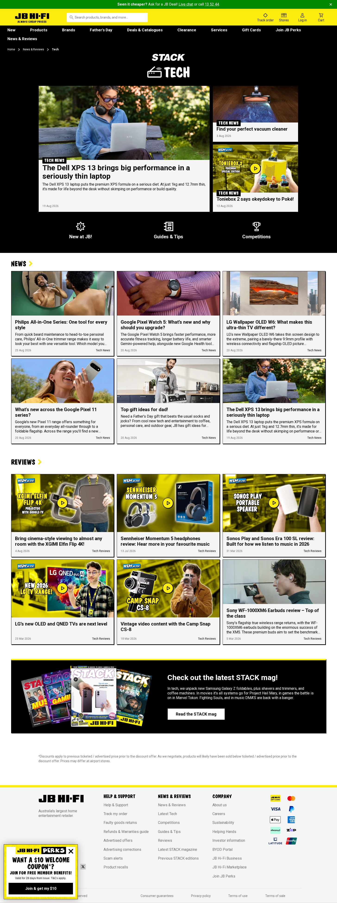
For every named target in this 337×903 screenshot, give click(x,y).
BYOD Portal (222, 849)
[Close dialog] (71, 851)
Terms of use (238, 896)
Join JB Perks (288, 30)
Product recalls (116, 867)
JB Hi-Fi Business (227, 858)
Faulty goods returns (120, 822)
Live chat (186, 4)
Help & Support (116, 805)
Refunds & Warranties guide (126, 831)
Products (38, 30)
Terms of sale (275, 896)
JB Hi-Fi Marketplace (229, 867)
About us (219, 805)
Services (219, 30)
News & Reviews (22, 38)
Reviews (165, 840)
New (11, 30)
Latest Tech (167, 814)
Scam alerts (113, 858)
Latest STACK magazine (177, 849)
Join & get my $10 (40, 888)
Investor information (228, 840)
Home (11, 49)
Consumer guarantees (157, 896)
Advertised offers (118, 840)
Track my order (115, 814)
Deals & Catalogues (145, 30)
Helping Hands (224, 831)
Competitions (169, 822)
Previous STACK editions (178, 858)
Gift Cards (251, 30)
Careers (218, 814)
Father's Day (101, 30)
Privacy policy (201, 896)
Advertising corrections (122, 849)
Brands (68, 30)
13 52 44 (212, 4)
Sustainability (223, 822)
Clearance (186, 30)
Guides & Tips (169, 831)
